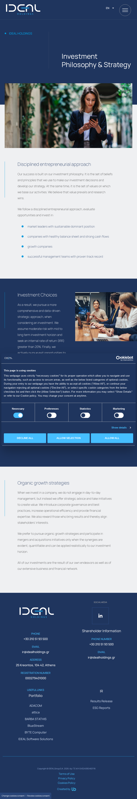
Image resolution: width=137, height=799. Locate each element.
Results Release (101, 701)
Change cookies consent (13, 795)
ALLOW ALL (112, 438)
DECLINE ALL (25, 438)
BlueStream (36, 726)
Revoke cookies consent (38, 795)
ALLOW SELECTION (68, 438)
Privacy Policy (66, 778)
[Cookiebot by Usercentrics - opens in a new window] (118, 358)
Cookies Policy (66, 783)
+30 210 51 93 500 (36, 639)
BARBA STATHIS (35, 719)
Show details (119, 427)
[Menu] (125, 10)
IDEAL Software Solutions (35, 739)
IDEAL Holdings (20, 33)
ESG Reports (101, 708)
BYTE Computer (36, 732)
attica (36, 712)
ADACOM (35, 706)
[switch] (51, 415)
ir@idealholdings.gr (35, 652)
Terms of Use (67, 774)
